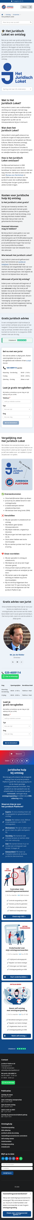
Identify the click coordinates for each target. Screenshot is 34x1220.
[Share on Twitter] (17, 761)
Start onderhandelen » (18, 977)
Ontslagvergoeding (7, 1144)
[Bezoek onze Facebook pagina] (10, 1158)
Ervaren (8, 820)
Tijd (4, 406)
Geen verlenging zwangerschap (11, 1100)
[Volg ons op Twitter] (6, 1158)
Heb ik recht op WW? (8, 1110)
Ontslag (8, 14)
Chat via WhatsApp (11, 676)
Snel (6, 844)
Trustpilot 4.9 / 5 (18, 1)
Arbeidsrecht (5, 1147)
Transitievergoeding (7, 1127)
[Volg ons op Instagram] (13, 1158)
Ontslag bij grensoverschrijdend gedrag (14, 1115)
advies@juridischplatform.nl (10, 1070)
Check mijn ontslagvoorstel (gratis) (17, 1214)
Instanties (16, 14)
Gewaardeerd (10, 852)
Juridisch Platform (7, 7)
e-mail (28, 360)
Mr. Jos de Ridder (17, 655)
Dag (4, 414)
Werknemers (10, 828)
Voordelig (9, 836)
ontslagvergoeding (9, 796)
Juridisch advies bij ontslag (10, 1133)
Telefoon (6, 398)
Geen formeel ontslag (8, 1105)
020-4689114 (12, 368)
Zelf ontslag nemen (7, 1138)
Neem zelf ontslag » (19, 1036)
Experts (8, 812)
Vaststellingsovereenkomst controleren (14, 1136)
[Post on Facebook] (12, 761)
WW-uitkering (5, 1130)
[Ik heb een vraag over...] (21, 662)
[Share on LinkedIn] (22, 761)
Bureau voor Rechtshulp (14, 175)
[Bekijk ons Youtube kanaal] (17, 662)
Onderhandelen (6, 1141)
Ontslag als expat (7, 1095)
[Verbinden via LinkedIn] (13, 662)
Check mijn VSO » (19, 916)
